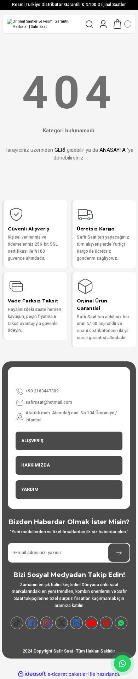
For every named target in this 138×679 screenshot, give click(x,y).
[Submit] (119, 552)
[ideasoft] (32, 674)
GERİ (59, 150)
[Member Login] (103, 24)
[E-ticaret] (68, 674)
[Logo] (43, 24)
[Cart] (121, 24)
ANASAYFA (112, 150)
